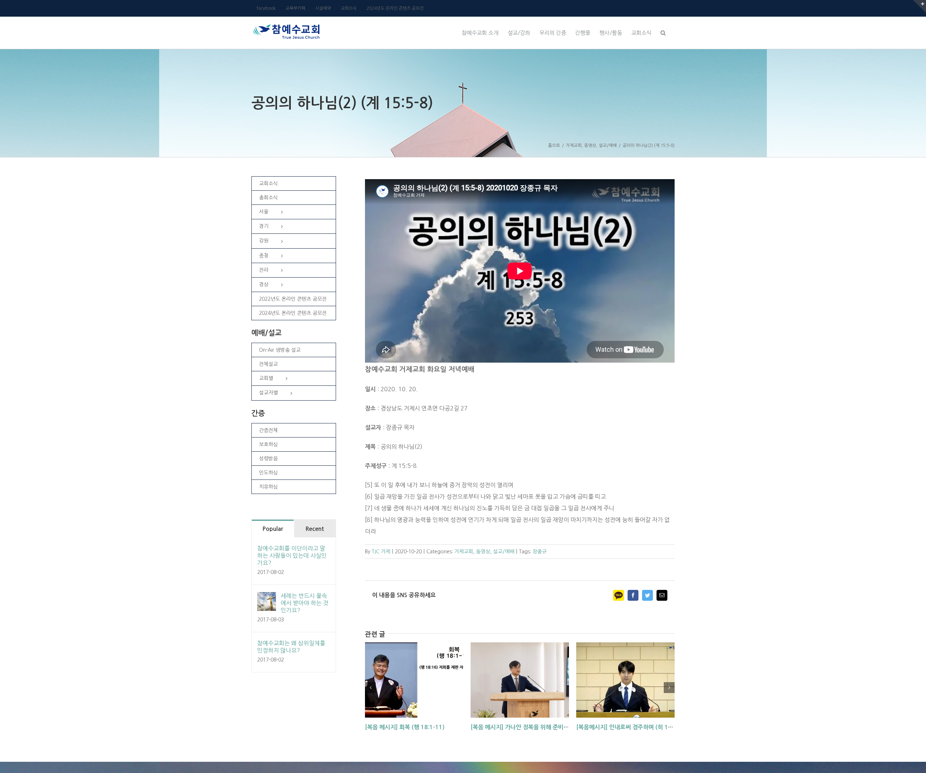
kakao (618, 595)
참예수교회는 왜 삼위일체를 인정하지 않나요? (291, 646)
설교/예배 (503, 551)
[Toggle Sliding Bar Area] (919, 6)
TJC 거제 (381, 551)
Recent (314, 529)
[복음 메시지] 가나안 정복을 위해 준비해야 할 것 (529, 727)
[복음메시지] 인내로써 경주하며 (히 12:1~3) (631, 727)
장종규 (539, 551)
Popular (272, 529)
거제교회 (463, 551)
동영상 (483, 551)
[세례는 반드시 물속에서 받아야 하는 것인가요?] (266, 598)
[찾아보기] (663, 32)
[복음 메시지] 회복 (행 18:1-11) (405, 727)
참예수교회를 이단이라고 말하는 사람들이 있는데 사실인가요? (292, 555)
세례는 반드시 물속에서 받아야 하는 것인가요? (304, 603)
